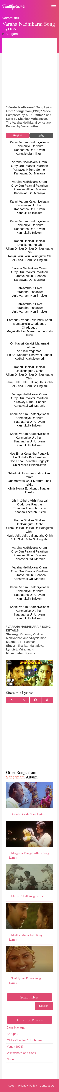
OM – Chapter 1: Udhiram (24, 1040)
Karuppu (12, 1034)
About (12, 1085)
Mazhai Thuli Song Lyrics (27, 896)
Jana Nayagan (16, 1027)
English (17, 135)
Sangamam (13, 34)
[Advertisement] (29, 71)
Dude (10, 1059)
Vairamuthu (10, 18)
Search (44, 1005)
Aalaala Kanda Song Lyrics (28, 814)
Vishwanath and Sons (21, 1053)
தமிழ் (41, 135)
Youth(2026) (15, 1046)
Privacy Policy (27, 1085)
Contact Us (46, 1085)
